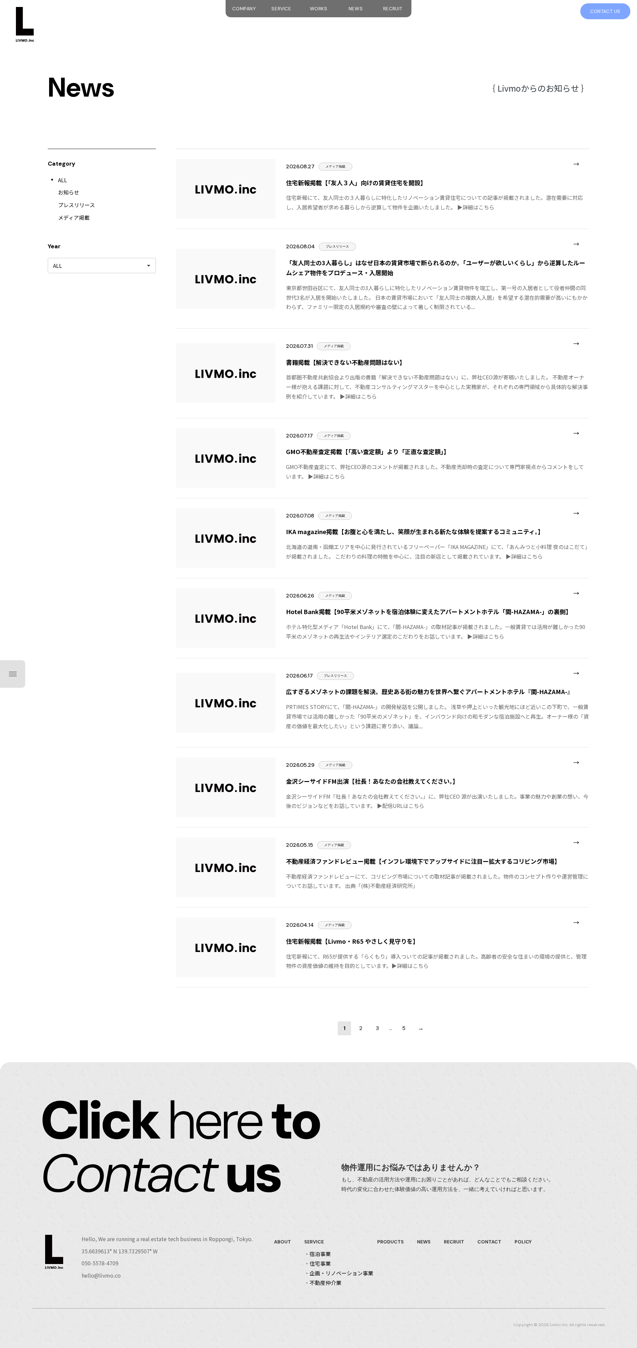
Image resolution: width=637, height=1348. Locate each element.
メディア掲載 (74, 217)
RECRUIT (392, 9)
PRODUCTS (390, 1242)
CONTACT (489, 1242)
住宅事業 (320, 1263)
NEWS (356, 9)
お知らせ (68, 192)
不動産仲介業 (325, 1283)
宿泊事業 (320, 1254)
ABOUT (282, 1242)
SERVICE (281, 9)
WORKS (318, 9)
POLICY (523, 1242)
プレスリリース (76, 205)
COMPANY (244, 9)
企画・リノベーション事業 (341, 1273)
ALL (62, 180)
